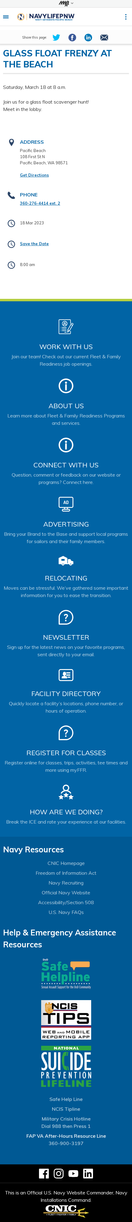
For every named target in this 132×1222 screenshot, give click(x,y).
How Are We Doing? (66, 812)
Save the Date (34, 243)
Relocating (66, 578)
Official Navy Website (66, 892)
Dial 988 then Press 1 (66, 1126)
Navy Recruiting (66, 883)
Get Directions (34, 175)
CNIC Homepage (66, 863)
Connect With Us (66, 465)
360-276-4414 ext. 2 (40, 203)
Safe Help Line (66, 1099)
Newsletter (66, 637)
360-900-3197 (66, 1143)
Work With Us (66, 346)
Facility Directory (66, 693)
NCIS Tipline (66, 1109)
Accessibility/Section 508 (66, 902)
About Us (66, 406)
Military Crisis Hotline (66, 1119)
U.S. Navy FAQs (66, 912)
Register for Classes (66, 752)
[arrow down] (66, 3)
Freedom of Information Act (66, 873)
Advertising (66, 524)
